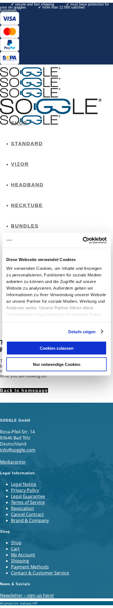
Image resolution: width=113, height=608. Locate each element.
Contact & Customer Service (40, 573)
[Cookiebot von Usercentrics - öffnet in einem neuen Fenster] (83, 240)
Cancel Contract (27, 514)
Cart (15, 549)
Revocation (22, 508)
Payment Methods (30, 567)
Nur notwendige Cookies (56, 364)
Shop (16, 543)
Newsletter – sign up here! (27, 595)
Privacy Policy (25, 490)
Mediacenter (13, 462)
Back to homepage (24, 390)
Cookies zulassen (57, 348)
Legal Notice (23, 484)
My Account (23, 555)
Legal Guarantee (28, 496)
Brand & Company (30, 520)
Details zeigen (81, 331)
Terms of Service (28, 502)
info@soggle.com (17, 450)
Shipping (20, 561)
